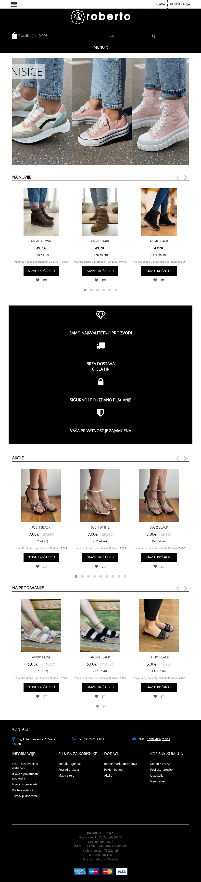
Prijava (159, 4)
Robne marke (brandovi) (120, 764)
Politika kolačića (22, 790)
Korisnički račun (160, 764)
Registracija (180, 4)
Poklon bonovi (113, 770)
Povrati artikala (68, 770)
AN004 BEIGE (41, 657)
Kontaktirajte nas (158, 739)
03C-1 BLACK (41, 527)
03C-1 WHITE (100, 527)
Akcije (108, 775)
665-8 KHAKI (100, 241)
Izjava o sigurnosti (24, 784)
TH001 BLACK (159, 657)
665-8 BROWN (41, 241)
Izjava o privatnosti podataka (25, 776)
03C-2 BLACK (159, 527)
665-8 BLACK (159, 241)
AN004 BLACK (100, 657)
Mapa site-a (66, 775)
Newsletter (157, 781)
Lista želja (156, 775)
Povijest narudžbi (161, 770)
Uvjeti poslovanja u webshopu (25, 766)
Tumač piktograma (25, 796)
